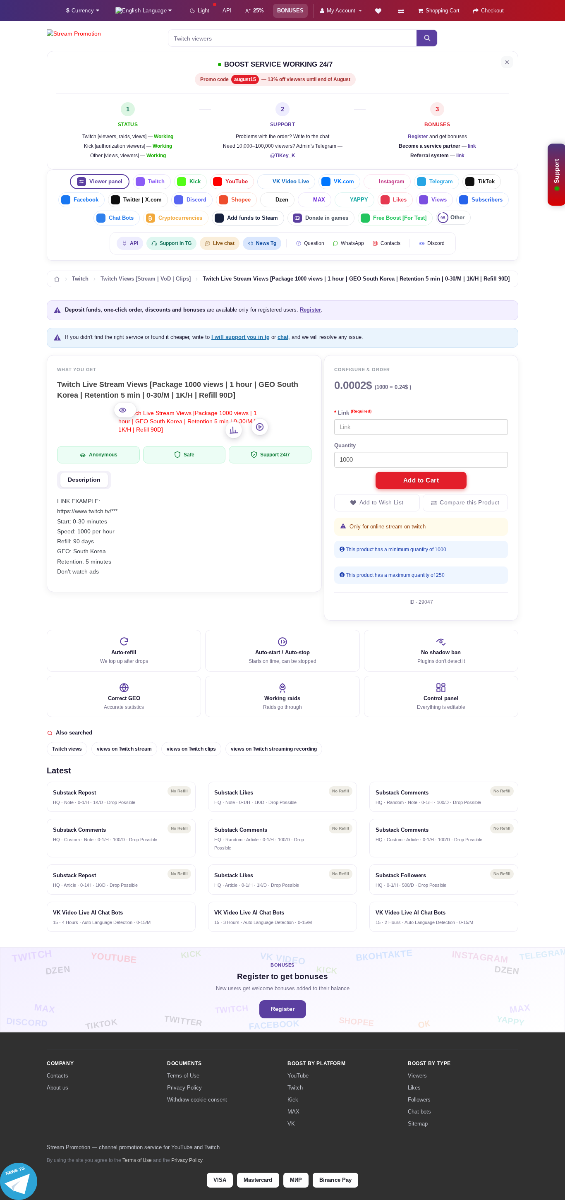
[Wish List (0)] (378, 10)
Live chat (224, 243)
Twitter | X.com (142, 200)
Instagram (392, 181)
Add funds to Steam (252, 218)
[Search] (427, 38)
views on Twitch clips (191, 749)
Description (84, 480)
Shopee (241, 200)
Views (439, 200)
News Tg (266, 243)
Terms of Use (183, 1076)
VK (291, 1124)
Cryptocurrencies (180, 218)
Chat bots (419, 1112)
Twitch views (67, 749)
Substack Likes (233, 793)
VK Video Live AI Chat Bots (88, 913)
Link (354, 412)
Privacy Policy (184, 1088)
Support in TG (176, 243)
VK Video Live (291, 181)
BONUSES (290, 10)
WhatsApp (352, 243)
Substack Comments (402, 793)
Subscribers (487, 200)
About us (57, 1088)
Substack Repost (74, 793)
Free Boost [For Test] (399, 218)
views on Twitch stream (124, 749)
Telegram (441, 181)
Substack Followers (401, 875)
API (227, 10)
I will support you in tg (240, 337)
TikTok (486, 181)
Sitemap (418, 1124)
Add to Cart (421, 480)
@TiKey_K (282, 155)
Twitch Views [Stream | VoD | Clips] (146, 279)
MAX (319, 200)
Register (418, 136)
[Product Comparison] (401, 10)
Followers (419, 1100)
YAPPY (359, 200)
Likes (400, 200)
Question (314, 243)
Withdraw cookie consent (197, 1100)
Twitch (156, 181)
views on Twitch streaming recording (274, 749)
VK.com (344, 181)
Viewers (417, 1076)
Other (452, 217)
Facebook (86, 200)
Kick (195, 181)
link (472, 146)
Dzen (281, 200)
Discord (196, 200)
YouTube (236, 181)
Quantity (345, 445)
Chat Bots (121, 218)
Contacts (390, 243)
